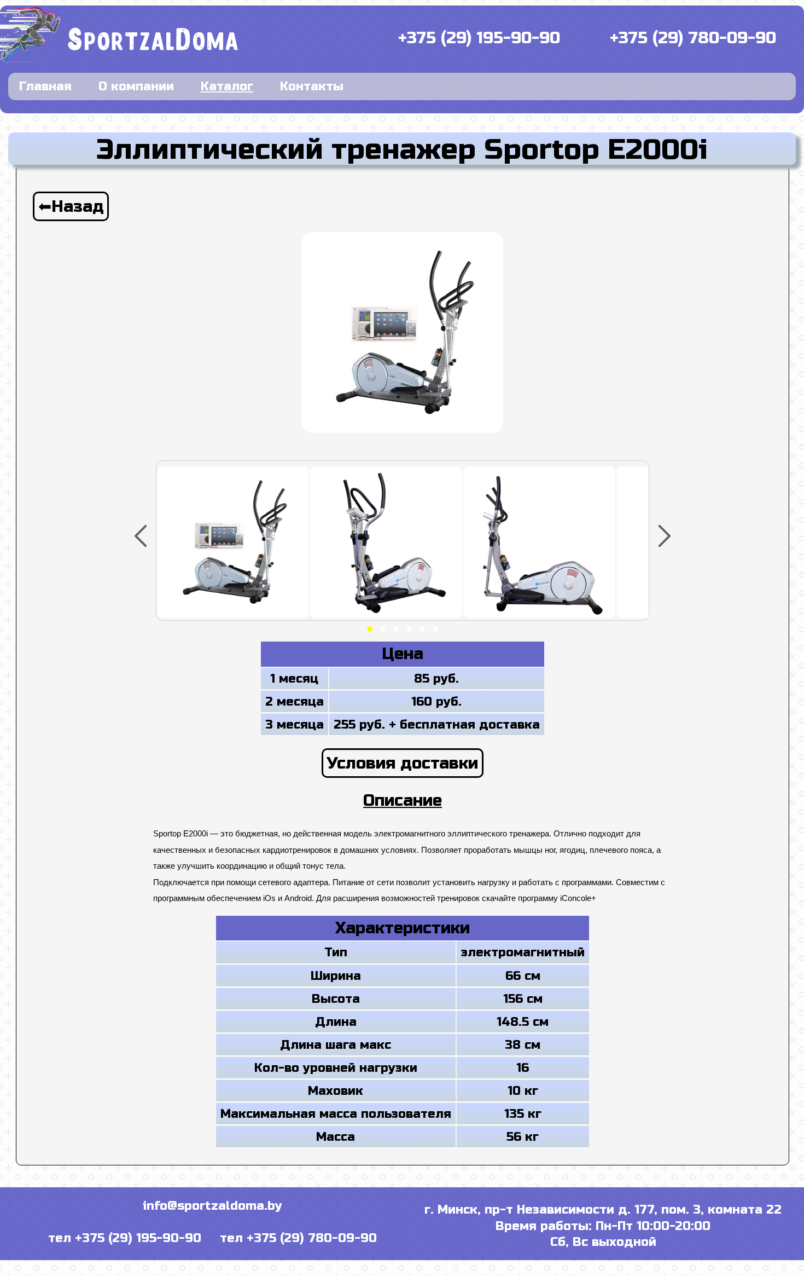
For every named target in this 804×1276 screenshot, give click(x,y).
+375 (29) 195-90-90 (479, 38)
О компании (136, 86)
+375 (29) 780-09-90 (693, 38)
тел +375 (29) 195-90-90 (124, 1238)
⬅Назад (71, 206)
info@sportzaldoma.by (212, 1206)
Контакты (311, 86)
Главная (45, 86)
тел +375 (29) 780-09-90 (298, 1238)
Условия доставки (402, 762)
